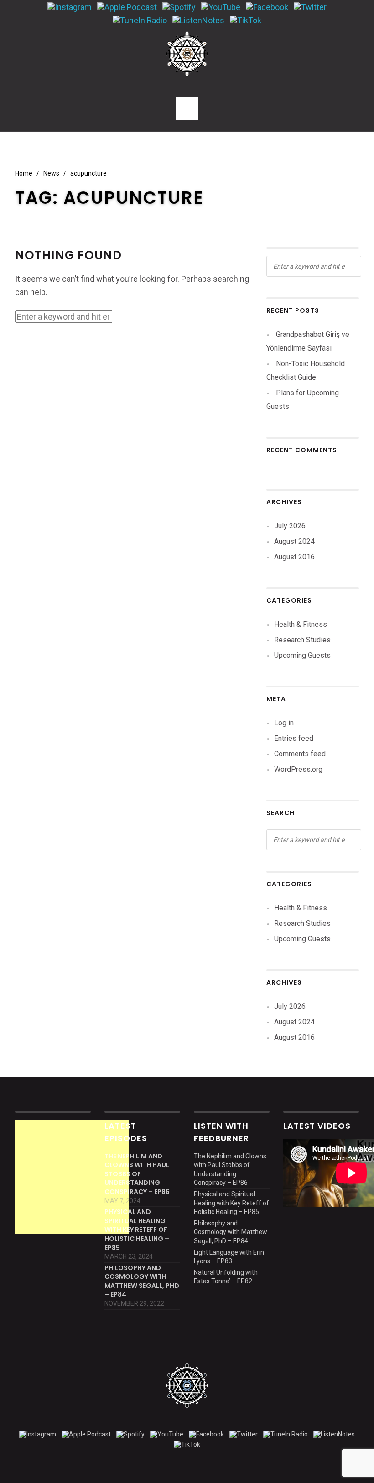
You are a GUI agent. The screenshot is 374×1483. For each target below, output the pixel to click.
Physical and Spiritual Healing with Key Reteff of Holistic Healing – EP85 (136, 1230)
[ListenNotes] (198, 19)
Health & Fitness (300, 624)
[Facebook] (267, 6)
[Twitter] (310, 6)
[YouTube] (220, 6)
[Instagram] (70, 6)
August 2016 (294, 557)
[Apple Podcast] (127, 6)
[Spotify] (179, 6)
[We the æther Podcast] (187, 53)
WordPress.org (298, 769)
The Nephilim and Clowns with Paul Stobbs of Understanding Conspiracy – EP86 (137, 1174)
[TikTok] (245, 19)
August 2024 (294, 541)
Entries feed (293, 738)
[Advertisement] (72, 1177)
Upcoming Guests (302, 655)
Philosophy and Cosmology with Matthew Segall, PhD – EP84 (141, 1281)
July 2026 (290, 526)
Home (23, 173)
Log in (284, 722)
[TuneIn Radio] (140, 19)
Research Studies (302, 640)
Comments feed (300, 753)
